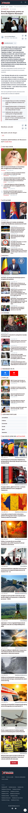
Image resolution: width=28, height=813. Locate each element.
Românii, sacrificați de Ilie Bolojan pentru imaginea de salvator (13, 278)
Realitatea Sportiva (12, 787)
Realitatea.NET (4, 787)
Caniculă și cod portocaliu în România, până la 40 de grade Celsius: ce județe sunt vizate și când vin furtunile (13, 515)
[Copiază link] (22, 35)
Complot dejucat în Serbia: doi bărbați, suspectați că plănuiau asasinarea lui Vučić (15, 102)
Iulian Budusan (23, 753)
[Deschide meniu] (25, 2)
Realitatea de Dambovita (15, 793)
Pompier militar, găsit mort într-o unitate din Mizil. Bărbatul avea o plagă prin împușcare (13, 488)
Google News (8, 141)
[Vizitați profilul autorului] (2, 37)
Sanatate (3, 170)
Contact (3, 777)
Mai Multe (14, 762)
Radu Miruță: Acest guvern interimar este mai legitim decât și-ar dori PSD (17, 308)
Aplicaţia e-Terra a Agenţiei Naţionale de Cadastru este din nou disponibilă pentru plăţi (13, 624)
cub (3, 135)
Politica (5, 188)
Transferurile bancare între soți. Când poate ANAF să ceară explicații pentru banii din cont (19, 363)
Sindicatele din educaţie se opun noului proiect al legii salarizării (14, 113)
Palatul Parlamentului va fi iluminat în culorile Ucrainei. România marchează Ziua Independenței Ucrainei (15, 108)
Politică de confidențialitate (20, 777)
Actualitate (11, 6)
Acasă (3, 6)
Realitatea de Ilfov (5, 793)
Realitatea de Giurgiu (6, 800)
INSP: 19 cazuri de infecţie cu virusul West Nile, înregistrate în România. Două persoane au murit (12, 168)
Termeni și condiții (9, 777)
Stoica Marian (23, 566)
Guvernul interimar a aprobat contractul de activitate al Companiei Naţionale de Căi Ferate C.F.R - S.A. (14, 570)
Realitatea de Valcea (15, 800)
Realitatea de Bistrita (16, 789)
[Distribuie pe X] (25, 38)
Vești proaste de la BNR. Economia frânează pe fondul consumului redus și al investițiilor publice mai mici (18, 356)
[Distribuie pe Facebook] (25, 35)
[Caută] (21, 2)
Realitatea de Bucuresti (6, 797)
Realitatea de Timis (5, 791)
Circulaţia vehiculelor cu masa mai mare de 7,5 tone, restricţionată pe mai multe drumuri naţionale (15, 117)
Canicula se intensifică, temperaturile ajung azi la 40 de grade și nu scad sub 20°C (14, 705)
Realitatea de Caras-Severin (17, 797)
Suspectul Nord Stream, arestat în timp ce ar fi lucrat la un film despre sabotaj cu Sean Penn (19, 251)
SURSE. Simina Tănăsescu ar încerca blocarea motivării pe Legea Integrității (18, 285)
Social (5, 182)
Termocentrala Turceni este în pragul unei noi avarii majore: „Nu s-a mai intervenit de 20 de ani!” (19, 349)
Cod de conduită (5, 779)
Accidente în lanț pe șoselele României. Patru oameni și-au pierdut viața (14, 173)
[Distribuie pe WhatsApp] (22, 38)
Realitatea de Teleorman (6, 789)
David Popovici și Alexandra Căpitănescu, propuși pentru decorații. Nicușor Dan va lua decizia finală (14, 461)
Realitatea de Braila (5, 795)
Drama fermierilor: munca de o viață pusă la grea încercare (19, 341)
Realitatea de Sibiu (14, 795)
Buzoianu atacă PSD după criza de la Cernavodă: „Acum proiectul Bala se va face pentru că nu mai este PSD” (15, 192)
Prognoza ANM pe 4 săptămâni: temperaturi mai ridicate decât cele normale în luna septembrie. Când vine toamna (14, 651)
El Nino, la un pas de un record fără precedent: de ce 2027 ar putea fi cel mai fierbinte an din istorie (12, 543)
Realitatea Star (20, 787)
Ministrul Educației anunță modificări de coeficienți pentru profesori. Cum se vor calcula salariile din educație (12, 757)
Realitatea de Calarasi (15, 791)
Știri (6, 6)
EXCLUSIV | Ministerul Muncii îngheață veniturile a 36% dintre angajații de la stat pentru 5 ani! (14, 186)
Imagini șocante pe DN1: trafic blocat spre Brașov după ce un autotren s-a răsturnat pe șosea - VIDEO (13, 597)
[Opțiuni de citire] (25, 810)
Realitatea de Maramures (21, 457)
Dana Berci (12, 36)
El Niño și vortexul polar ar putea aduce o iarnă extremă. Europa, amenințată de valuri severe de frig (14, 679)
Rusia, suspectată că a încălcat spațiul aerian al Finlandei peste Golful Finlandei (13, 730)
